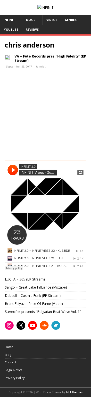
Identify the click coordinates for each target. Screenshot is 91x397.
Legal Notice (14, 370)
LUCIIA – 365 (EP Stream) (25, 279)
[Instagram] (9, 325)
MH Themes (74, 392)
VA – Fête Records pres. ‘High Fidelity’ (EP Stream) (50, 58)
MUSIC (30, 20)
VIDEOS (51, 20)
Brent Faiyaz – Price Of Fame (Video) (34, 303)
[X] (21, 325)
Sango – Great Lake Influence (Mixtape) (36, 287)
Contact (10, 362)
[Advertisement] (45, 120)
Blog (8, 354)
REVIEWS (32, 30)
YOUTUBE (11, 30)
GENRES (70, 20)
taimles (41, 66)
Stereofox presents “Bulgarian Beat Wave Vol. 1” (43, 311)
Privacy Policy (15, 378)
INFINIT (9, 20)
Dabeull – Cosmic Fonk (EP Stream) (33, 295)
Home (9, 347)
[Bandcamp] (55, 325)
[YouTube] (32, 325)
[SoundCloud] (44, 325)
